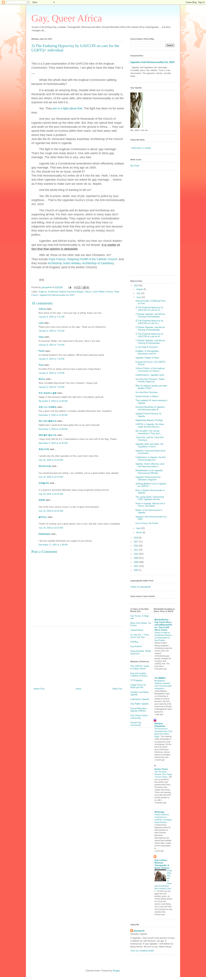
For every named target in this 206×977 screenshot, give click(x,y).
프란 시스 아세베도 (48, 407)
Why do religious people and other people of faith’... (151, 387)
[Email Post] (69, 287)
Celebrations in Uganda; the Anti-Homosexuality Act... (151, 458)
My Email (134, 165)
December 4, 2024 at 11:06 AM (53, 415)
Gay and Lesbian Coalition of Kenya (138, 674)
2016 (136, 545)
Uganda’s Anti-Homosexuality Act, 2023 (152, 62)
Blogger (116, 970)
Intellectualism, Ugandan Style (150, 375)
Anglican (43, 291)
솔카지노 (43, 517)
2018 (136, 537)
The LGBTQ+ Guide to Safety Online (139, 667)
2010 (136, 554)
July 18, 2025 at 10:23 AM (51, 460)
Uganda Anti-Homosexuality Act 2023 (57, 295)
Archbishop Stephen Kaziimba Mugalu (65, 291)
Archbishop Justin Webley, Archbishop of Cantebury (80, 263)
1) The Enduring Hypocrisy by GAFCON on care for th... (149, 335)
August (140, 289)
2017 (136, 541)
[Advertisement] (78, 656)
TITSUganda (136, 680)
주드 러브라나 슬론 (48, 393)
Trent (41, 365)
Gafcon (88, 291)
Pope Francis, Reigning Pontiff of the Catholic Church (83, 259)
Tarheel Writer (136, 630)
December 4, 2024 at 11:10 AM (53, 443)
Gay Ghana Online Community (139, 716)
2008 (136, 562)
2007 (136, 566)
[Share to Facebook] (84, 287)
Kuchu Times (161, 769)
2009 (136, 558)
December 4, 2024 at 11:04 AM (53, 401)
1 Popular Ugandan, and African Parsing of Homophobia (150, 341)
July (138, 293)
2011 (136, 550)
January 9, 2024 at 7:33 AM (51, 373)
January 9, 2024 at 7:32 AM (51, 331)
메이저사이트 (45, 466)
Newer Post (39, 689)
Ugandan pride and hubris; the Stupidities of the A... (149, 445)
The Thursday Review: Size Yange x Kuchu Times (163, 774)
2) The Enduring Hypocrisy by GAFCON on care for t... (149, 321)
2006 (136, 570)
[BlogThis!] (78, 287)
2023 (136, 285)
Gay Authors (136, 646)
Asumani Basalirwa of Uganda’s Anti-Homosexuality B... (150, 408)
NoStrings (159, 812)
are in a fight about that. (68, 108)
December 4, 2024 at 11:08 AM (53, 429)
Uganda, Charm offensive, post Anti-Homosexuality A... (150, 465)
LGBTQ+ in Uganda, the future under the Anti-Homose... (150, 425)
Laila (41, 323)
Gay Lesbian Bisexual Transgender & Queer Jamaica (161, 864)
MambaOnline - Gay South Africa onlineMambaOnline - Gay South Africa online (163, 624)
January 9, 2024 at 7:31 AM (51, 317)
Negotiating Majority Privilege (149, 420)
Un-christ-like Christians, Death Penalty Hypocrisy (150, 380)
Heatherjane (44, 534)
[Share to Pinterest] (87, 287)
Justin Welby (99, 291)
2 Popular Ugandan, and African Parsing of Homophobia (150, 328)
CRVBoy (134, 642)
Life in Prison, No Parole (147, 523)
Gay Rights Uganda (139, 704)
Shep (41, 337)
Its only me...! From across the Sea (139, 636)
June (138, 297)
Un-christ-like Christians (147, 392)
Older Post (117, 689)
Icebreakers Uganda (139, 699)
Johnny (42, 309)
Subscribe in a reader (141, 148)
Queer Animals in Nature (147, 396)
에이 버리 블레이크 (48, 421)
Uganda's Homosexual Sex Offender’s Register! (148, 478)
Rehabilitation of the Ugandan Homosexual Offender (149, 471)
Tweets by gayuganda (140, 587)
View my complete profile (142, 950)
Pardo (42, 351)
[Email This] (75, 287)
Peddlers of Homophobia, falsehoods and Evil (147, 352)
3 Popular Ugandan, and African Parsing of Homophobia (150, 315)
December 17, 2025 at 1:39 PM (53, 545)
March (139, 532)
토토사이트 (44, 449)
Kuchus (109, 291)
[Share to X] (81, 287)
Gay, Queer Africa (66, 18)
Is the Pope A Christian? (147, 347)
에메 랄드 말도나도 (48, 435)
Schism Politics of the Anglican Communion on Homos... (150, 369)
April (138, 528)
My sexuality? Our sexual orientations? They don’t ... (149, 432)
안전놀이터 (44, 483)
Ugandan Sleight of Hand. (147, 357)
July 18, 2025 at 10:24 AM (51, 511)
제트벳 (42, 500)
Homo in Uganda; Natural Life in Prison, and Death (150, 504)
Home (78, 689)
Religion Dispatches (159, 724)
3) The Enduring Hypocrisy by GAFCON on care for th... (149, 308)
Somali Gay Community (135, 723)
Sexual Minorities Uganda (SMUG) (138, 709)
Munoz (42, 379)
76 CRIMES (160, 678)
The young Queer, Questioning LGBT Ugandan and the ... (150, 498)
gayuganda (139, 930)
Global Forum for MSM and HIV (138, 686)
